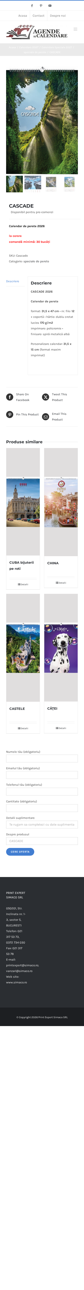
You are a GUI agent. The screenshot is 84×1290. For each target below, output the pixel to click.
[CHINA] (61, 502)
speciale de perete (36, 261)
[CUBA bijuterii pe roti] (23, 502)
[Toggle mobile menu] (76, 29)
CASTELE (17, 709)
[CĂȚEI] (61, 648)
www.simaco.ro (16, 982)
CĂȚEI (52, 708)
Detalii (24, 584)
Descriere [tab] (12, 281)
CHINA (53, 563)
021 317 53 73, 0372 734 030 (15, 936)
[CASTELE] (23, 648)
